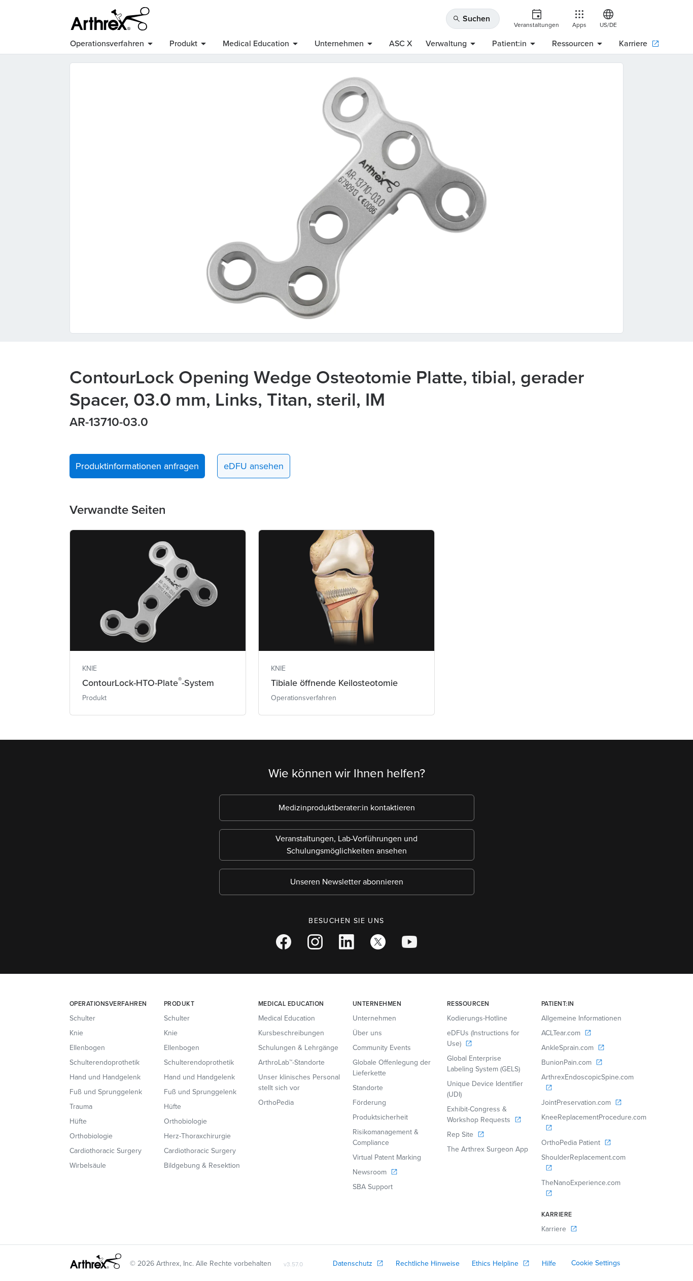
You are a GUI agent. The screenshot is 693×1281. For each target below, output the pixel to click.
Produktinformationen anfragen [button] (137, 466)
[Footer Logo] (96, 1261)
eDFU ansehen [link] (254, 466)
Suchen (471, 18)
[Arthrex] (110, 18)
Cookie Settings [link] (595, 1263)
